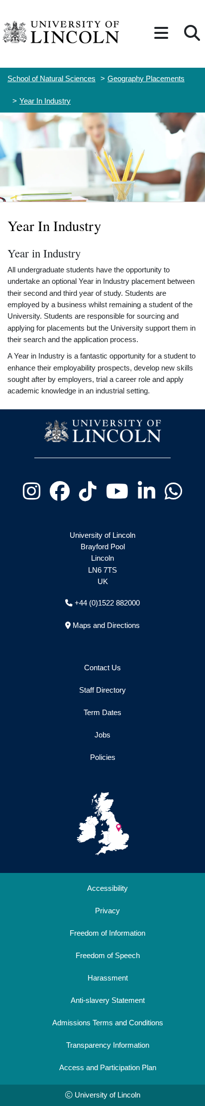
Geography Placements (146, 79)
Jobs (102, 735)
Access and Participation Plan (107, 1068)
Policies (102, 757)
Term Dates (102, 713)
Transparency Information (107, 1045)
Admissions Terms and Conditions (107, 1023)
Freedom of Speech (108, 956)
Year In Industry (45, 101)
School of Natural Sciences (51, 79)
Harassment (108, 978)
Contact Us (102, 668)
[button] (161, 33)
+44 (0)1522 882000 (107, 603)
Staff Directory (102, 690)
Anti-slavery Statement (108, 1000)
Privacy (107, 911)
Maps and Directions (106, 625)
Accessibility (107, 888)
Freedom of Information (107, 933)
